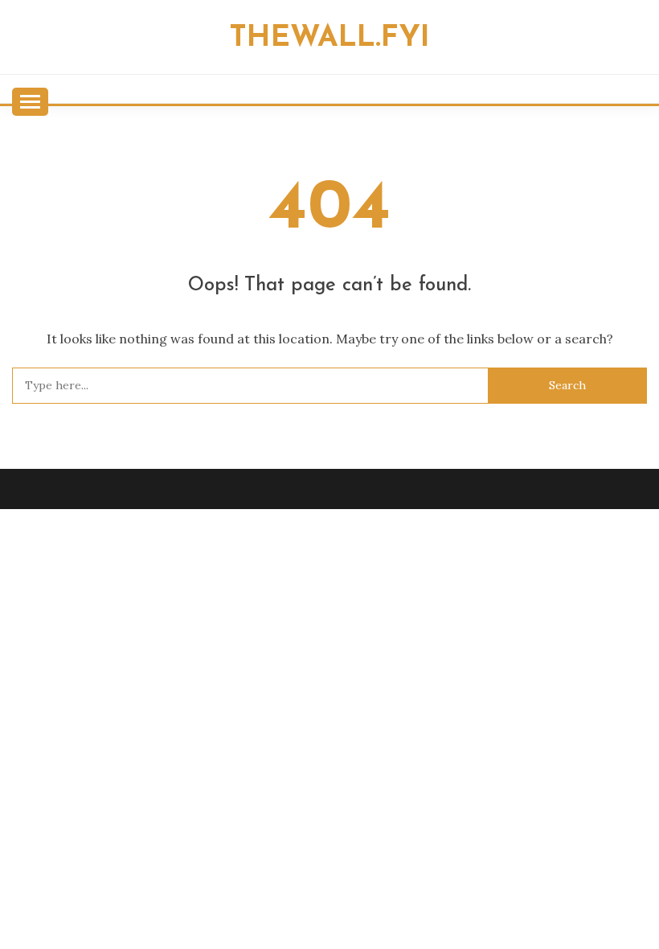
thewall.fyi (329, 38)
